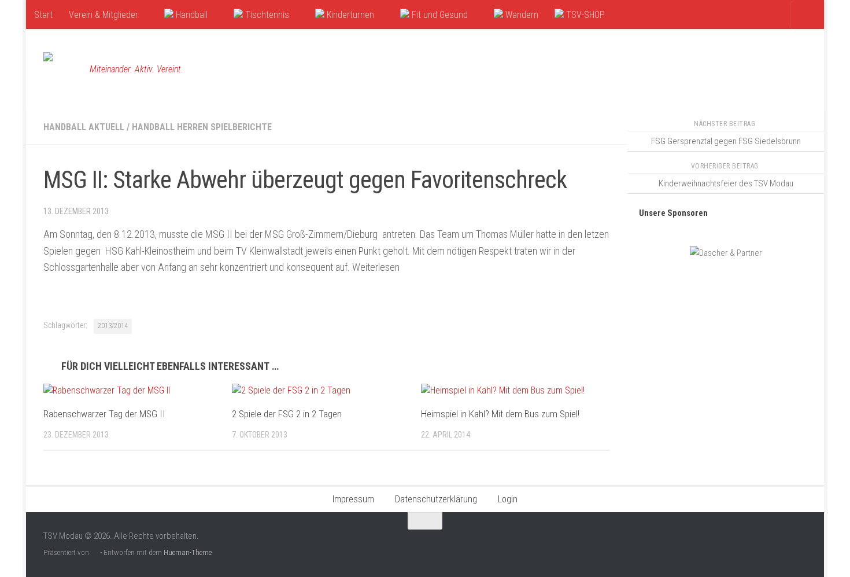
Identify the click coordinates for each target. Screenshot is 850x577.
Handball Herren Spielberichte (202, 127)
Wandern (520, 14)
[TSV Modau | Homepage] (60, 69)
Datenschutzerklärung (436, 499)
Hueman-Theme (188, 552)
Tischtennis (266, 14)
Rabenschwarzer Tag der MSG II (104, 414)
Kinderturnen (349, 14)
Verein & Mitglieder (103, 14)
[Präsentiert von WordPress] (94, 552)
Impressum (353, 499)
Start (43, 14)
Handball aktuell (83, 127)
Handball (190, 14)
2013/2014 (113, 326)
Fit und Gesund (438, 14)
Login (508, 499)
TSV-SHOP (584, 14)
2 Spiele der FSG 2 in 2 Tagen (287, 414)
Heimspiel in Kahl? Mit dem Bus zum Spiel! (500, 414)
